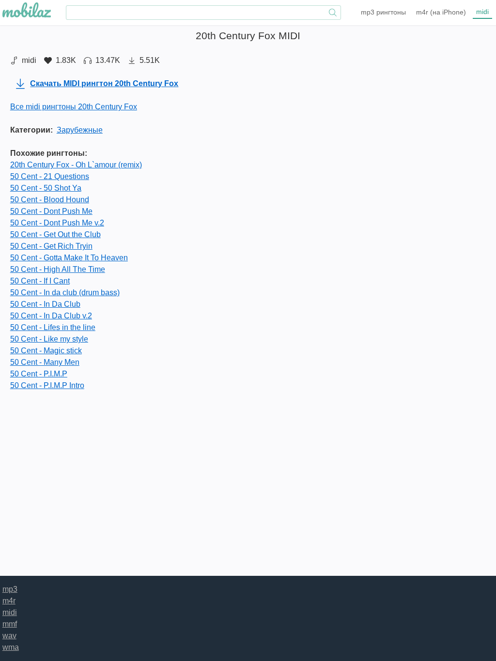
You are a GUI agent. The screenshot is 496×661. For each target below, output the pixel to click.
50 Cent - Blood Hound (49, 199)
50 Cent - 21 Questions (49, 176)
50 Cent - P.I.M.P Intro (47, 385)
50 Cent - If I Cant (40, 281)
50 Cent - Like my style (49, 339)
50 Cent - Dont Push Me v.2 (57, 223)
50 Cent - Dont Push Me (51, 211)
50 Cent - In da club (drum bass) (65, 292)
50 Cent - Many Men (44, 362)
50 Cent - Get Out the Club (55, 234)
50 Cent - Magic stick (46, 350)
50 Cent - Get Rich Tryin (51, 246)
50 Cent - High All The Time (57, 269)
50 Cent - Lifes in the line (52, 327)
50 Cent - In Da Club (45, 304)
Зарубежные (80, 130)
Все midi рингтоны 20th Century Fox (73, 107)
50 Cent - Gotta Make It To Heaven (69, 258)
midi (482, 11)
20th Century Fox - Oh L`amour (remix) (76, 165)
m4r (441, 12)
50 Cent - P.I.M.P (38, 374)
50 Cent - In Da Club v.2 (51, 316)
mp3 (383, 12)
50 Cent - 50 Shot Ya (45, 188)
